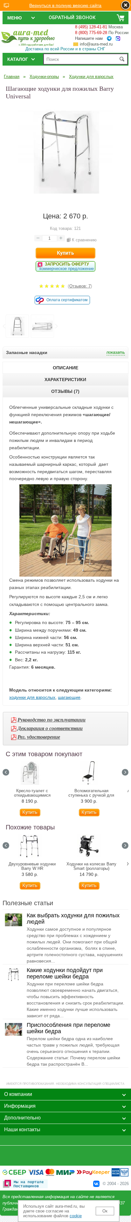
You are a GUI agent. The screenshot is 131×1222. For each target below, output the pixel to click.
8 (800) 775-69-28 (91, 32)
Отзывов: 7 (80, 286)
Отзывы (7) (65, 391)
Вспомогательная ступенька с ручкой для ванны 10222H (91, 795)
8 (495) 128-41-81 (91, 27)
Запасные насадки (26, 352)
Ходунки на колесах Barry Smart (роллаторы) (91, 866)
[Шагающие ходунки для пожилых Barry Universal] (65, 198)
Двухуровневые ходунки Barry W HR (32, 866)
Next (56, 326)
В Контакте (96, 1184)
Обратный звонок (72, 17)
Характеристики (65, 379)
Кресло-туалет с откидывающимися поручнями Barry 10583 (32, 795)
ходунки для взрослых (32, 697)
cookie (76, 1215)
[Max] (118, 38)
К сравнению (84, 240)
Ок (104, 1211)
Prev (4, 326)
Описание (65, 367)
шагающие (69, 697)
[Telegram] (109, 38)
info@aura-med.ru (96, 44)
